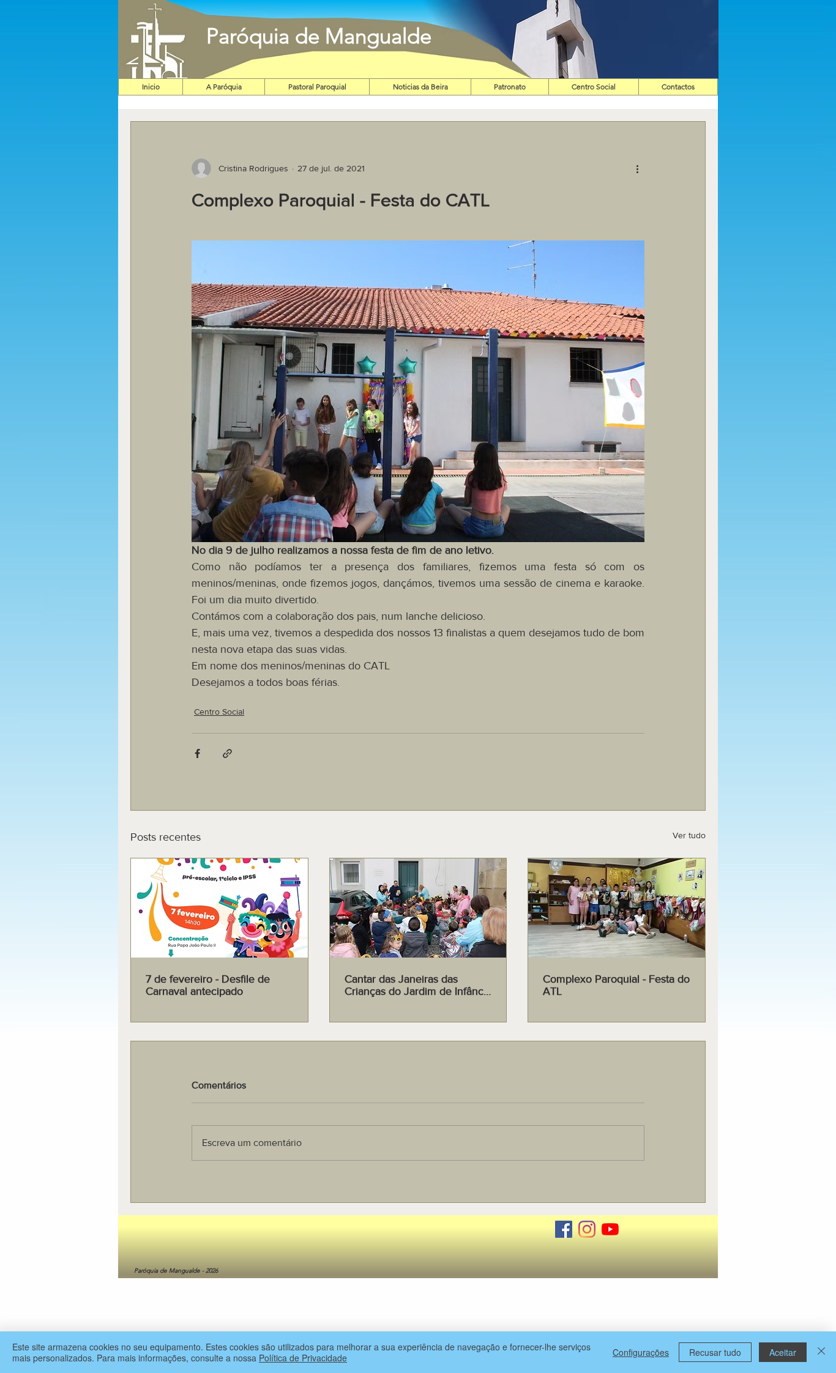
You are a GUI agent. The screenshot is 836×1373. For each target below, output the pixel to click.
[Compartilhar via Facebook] (197, 753)
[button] (565, 39)
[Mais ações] (637, 168)
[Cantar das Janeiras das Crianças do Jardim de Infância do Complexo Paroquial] (418, 908)
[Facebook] (563, 1229)
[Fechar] (821, 1352)
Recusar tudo (715, 1352)
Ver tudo (689, 835)
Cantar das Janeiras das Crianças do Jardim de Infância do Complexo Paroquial (418, 985)
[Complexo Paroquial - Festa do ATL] (616, 908)
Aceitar (782, 1352)
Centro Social (219, 711)
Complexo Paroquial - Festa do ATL (616, 985)
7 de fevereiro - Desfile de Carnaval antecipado (208, 985)
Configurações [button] (641, 1352)
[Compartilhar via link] (227, 753)
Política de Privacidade (303, 1358)
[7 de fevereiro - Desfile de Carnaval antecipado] (219, 908)
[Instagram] (586, 1229)
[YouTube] (610, 1229)
